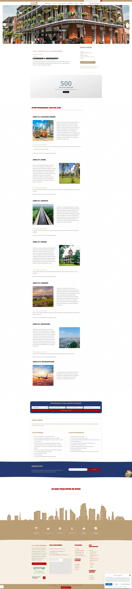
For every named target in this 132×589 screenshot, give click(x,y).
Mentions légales (125, 586)
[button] (129, 575)
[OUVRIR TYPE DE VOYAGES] (65, 3)
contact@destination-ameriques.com (61, 554)
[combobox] (92, 1)
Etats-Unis (45, 51)
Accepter (109, 584)
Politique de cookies (111, 586)
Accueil (35, 51)
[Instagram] (44, 577)
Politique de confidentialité (118, 586)
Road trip (35, 56)
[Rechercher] (101, 1)
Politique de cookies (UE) (77, 585)
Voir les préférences (125, 584)
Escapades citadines (38, 54)
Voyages (39, 51)
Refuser (116, 584)
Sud (49, 51)
